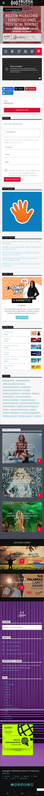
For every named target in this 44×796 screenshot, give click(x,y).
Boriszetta (20, 37)
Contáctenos (23, 778)
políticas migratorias (30, 413)
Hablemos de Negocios (11, 345)
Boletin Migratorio (19, 13)
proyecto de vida (10, 416)
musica (33, 410)
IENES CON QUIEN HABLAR (29, 403)
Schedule (7, 776)
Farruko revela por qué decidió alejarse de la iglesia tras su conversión (21, 265)
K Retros (6, 352)
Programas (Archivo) (11, 708)
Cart (6, 713)
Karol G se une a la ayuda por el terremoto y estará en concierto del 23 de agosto (20, 254)
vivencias (37, 416)
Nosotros (26, 776)
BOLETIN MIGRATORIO (11, 387)
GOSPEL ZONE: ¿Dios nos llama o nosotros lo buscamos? (22, 555)
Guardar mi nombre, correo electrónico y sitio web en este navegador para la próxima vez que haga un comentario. (25, 170)
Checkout (8, 716)
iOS (7, 703)
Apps (6, 700)
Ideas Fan (6, 773)
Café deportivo (8, 366)
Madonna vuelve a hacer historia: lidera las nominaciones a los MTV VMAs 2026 (22, 248)
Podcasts (8, 695)
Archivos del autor (22, 110)
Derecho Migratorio (11, 394)
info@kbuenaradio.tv (13, 650)
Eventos (7, 697)
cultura (26, 390)
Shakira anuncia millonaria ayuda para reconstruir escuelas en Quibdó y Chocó (19, 259)
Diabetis (35, 394)
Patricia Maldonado (11, 413)
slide (30, 13)
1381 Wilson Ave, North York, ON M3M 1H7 (20, 654)
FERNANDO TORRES (28, 400)
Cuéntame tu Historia (11, 359)
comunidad (25, 387)
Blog (6, 682)
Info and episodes (22, 317)
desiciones (26, 394)
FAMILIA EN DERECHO (11, 400)
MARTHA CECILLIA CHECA (19, 410)
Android (9, 705)
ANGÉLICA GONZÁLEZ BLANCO (14, 384)
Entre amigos (8, 397)
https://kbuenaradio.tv (13, 642)
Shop (6, 711)
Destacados (7, 435)
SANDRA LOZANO (25, 416)
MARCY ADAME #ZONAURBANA (22, 582)
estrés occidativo (23, 397)
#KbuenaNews (8, 381)
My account (8, 718)
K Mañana (7, 339)
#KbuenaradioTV (22, 381)
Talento (7, 689)
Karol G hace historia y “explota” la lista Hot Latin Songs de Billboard (21, 243)
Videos (7, 692)
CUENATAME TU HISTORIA (12, 390)
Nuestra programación (10, 670)
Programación (9, 684)
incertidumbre (9, 406)
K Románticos (8, 332)
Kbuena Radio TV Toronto (27, 406)
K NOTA (5, 410)
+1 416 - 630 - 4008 (12, 646)
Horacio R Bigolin (10, 403)
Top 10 (7, 687)
